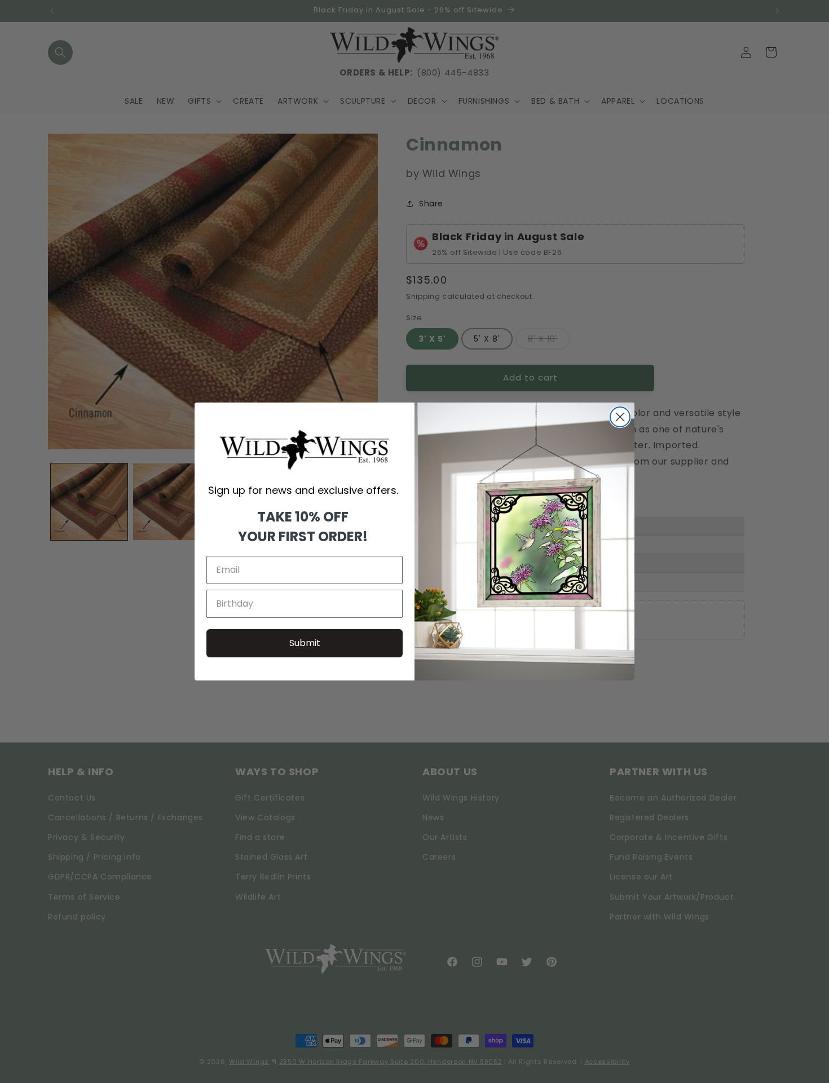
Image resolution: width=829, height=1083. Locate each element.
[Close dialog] (620, 417)
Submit (304, 642)
